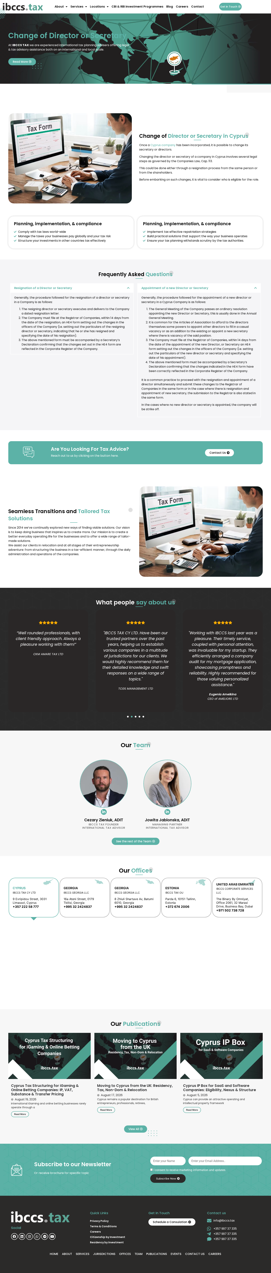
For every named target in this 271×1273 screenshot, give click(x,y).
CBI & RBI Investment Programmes (137, 6)
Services (76, 6)
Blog (169, 6)
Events (176, 1254)
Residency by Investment (107, 1242)
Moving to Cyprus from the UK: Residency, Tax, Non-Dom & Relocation (135, 1087)
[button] (72, 288)
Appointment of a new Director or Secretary (174, 288)
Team (139, 1254)
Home (54, 1254)
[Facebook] (14, 1236)
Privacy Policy (99, 1221)
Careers (182, 6)
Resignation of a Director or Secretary (43, 288)
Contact (197, 6)
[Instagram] (29, 1236)
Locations (97, 6)
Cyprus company (163, 145)
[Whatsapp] (37, 1236)
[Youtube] (52, 1236)
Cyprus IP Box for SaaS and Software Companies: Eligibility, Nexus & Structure (219, 1087)
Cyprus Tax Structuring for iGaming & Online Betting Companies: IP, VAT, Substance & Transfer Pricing (45, 1090)
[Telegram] (44, 1236)
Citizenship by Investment (107, 1237)
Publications (156, 1254)
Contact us (195, 1254)
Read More (20, 1114)
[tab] (34, 897)
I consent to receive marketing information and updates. (190, 1170)
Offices (125, 1254)
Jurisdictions (104, 1254)
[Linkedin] (22, 1236)
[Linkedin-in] (103, 812)
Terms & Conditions (103, 1226)
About (59, 6)
